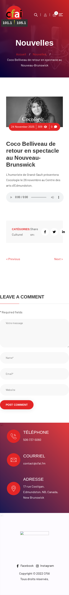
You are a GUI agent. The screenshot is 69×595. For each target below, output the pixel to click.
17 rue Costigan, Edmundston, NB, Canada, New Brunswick (40, 492)
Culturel (17, 234)
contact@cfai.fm (34, 463)
